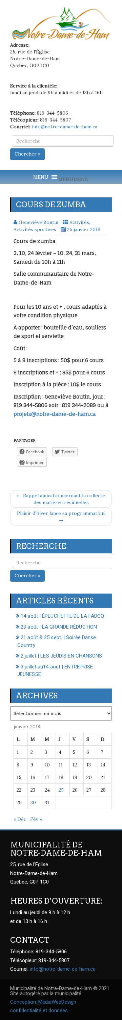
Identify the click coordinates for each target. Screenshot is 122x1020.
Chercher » (27, 154)
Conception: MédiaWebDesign (43, 1002)
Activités (79, 222)
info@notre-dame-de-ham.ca (64, 127)
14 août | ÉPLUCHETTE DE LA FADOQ (62, 616)
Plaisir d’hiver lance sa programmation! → (61, 516)
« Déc (20, 819)
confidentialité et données (39, 1010)
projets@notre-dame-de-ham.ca (55, 414)
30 (33, 802)
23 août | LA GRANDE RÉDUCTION (59, 627)
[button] (73, 179)
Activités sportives (35, 229)
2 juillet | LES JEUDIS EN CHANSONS (61, 656)
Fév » (36, 819)
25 (61, 790)
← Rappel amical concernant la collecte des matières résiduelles (61, 498)
